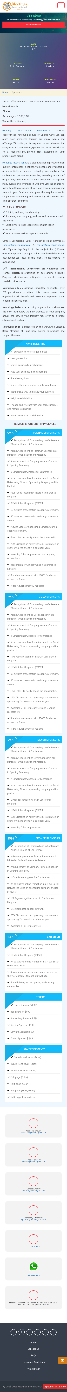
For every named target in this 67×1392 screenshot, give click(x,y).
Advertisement (33, 25)
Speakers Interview (55, 1386)
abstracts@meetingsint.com (33, 1132)
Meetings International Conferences (29, 130)
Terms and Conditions (33, 1362)
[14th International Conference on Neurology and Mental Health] (14, 6)
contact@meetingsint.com (51, 245)
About (33, 1342)
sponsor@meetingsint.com (16, 245)
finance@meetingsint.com (33, 1161)
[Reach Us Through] (62, 1360)
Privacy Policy (33, 1368)
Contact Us (33, 1348)
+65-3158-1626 (33, 1246)
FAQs (33, 1355)
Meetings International (14, 162)
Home (5, 92)
